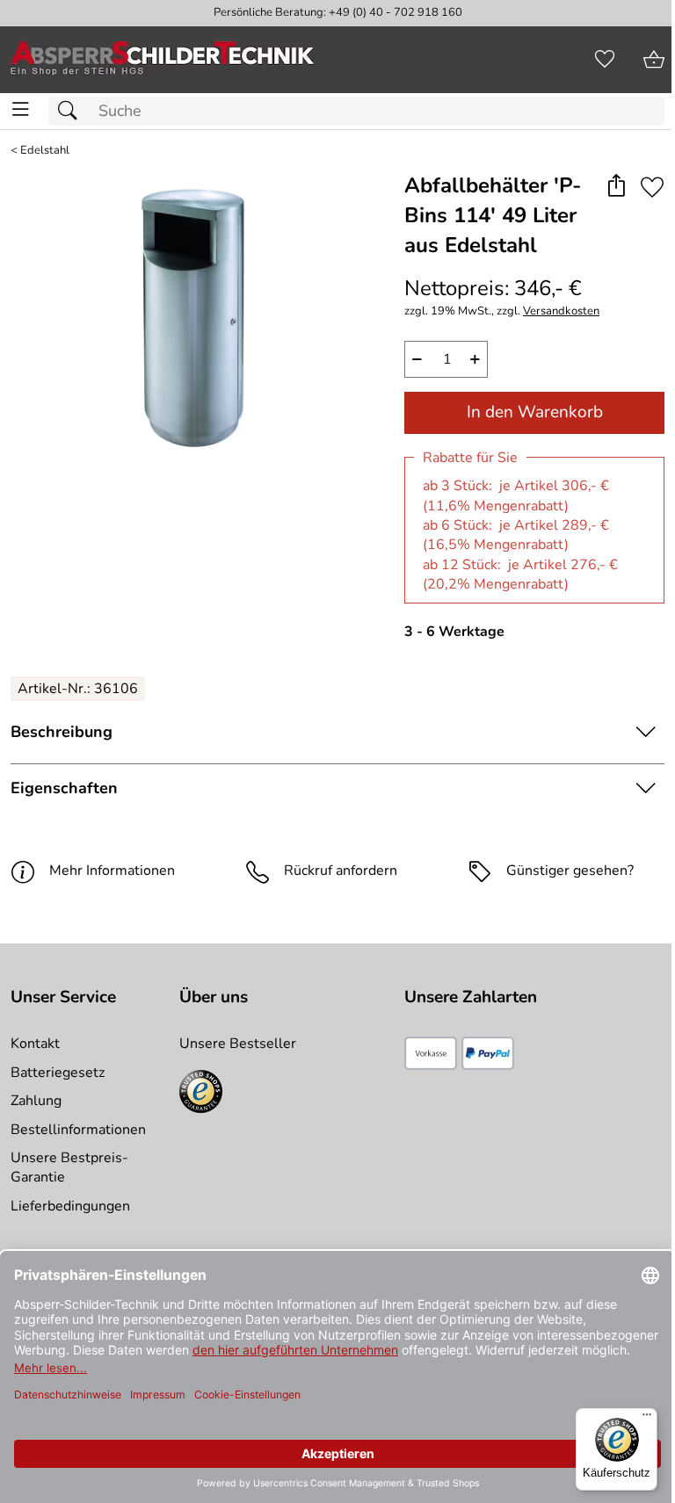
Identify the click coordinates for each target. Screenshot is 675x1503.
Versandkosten (561, 311)
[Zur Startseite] (163, 59)
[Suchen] (72, 111)
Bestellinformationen (78, 1129)
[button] (615, 186)
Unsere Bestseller (237, 1043)
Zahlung (36, 1100)
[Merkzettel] (604, 59)
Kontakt (35, 1043)
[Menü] (646, 1418)
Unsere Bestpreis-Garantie (69, 1167)
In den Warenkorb (535, 412)
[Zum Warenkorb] (653, 59)
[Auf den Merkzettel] (652, 186)
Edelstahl (44, 150)
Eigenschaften (64, 787)
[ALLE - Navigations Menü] (21, 109)
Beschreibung (61, 731)
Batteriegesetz (58, 1072)
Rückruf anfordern (340, 870)
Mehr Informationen (112, 870)
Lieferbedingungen (70, 1206)
